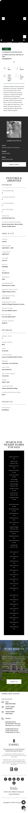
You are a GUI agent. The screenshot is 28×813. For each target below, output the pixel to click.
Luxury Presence (14, 794)
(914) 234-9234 (8, 708)
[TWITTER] (22, 779)
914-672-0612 (6, 153)
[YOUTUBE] (18, 779)
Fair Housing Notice (8, 749)
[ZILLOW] (14, 783)
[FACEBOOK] (5, 779)
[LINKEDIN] (14, 779)
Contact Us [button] (14, 681)
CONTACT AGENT (14, 164)
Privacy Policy (20, 802)
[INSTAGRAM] (9, 779)
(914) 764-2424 (8, 713)
